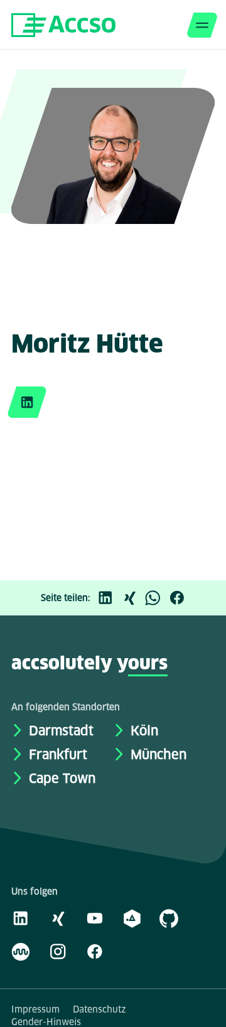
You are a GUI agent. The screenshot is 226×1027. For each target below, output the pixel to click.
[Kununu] (20, 951)
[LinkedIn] (109, 598)
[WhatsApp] (156, 598)
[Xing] (132, 598)
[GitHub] (168, 918)
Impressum (35, 1009)
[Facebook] (180, 598)
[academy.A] (131, 918)
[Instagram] (57, 951)
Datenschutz (99, 1009)
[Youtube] (94, 918)
